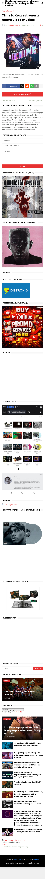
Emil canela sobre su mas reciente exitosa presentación (27, 802)
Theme (36, 859)
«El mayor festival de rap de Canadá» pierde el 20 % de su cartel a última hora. (27, 765)
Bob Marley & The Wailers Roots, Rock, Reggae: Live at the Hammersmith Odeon (28, 794)
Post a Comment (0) (22, 94)
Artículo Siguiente (35, 100)
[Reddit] (27, 86)
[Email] (36, 86)
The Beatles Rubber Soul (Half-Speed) (28, 783)
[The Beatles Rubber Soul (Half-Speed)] (7, 784)
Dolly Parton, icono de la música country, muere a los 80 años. (28, 830)
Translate (19, 712)
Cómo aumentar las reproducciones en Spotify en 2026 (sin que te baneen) (27, 774)
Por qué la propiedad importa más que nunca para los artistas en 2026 (28, 755)
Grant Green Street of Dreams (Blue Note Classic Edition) (27, 744)
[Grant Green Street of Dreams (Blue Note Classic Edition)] (7, 745)
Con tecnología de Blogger (15, 840)
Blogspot (17, 859)
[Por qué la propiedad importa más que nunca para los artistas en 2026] (7, 755)
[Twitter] (22, 86)
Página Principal (8, 11)
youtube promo (33, 863)
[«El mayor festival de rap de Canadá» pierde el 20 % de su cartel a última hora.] (7, 765)
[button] (2, 3)
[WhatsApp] (32, 86)
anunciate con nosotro (15, 863)
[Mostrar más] (41, 86)
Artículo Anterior (9, 100)
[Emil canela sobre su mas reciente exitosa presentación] (7, 804)
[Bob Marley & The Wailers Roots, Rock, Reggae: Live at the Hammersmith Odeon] (7, 794)
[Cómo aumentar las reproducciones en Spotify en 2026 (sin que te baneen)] (7, 775)
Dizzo (4, 844)
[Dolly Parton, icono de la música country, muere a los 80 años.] (7, 832)
